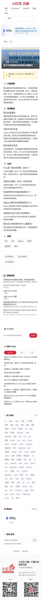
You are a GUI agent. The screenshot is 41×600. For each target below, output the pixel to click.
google (33, 452)
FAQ (6, 13)
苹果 (6, 425)
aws (23, 440)
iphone (7, 456)
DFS (12, 241)
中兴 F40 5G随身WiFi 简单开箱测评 (16, 380)
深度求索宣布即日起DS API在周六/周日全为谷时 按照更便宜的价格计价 (20, 303)
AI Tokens (15, 8)
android (24, 486)
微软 (32, 425)
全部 (35, 415)
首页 (6, 8)
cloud (12, 494)
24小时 (10, 352)
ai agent (14, 444)
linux (18, 471)
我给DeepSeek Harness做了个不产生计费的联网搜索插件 (20, 397)
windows (25, 471)
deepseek (8, 436)
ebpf (22, 479)
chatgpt (14, 452)
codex (27, 432)
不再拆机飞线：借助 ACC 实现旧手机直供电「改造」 (20, 364)
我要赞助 (34, 509)
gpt (30, 436)
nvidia (26, 452)
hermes (32, 463)
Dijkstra (20, 241)
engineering (26, 494)
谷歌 (22, 421)
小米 (11, 486)
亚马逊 (21, 467)
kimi (6, 471)
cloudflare (29, 444)
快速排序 (7, 246)
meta (26, 463)
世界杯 (7, 482)
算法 (15, 246)
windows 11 (18, 490)
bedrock (28, 479)
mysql (16, 475)
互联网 (18, 486)
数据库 (7, 459)
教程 (6, 486)
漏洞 (15, 436)
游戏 (27, 425)
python (12, 440)
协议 (25, 459)
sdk (20, 436)
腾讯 (21, 475)
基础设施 (7, 448)
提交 (34, 540)
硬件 (13, 482)
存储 (13, 456)
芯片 (20, 452)
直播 (34, 8)
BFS (6, 241)
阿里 (33, 482)
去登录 (33, 335)
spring (7, 498)
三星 (16, 479)
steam (18, 494)
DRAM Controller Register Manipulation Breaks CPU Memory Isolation (20, 311)
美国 (6, 440)
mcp (18, 440)
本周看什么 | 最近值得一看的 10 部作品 (17, 369)
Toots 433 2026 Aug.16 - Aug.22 (14, 285)
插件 (13, 459)
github (21, 444)
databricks (8, 475)
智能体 (20, 429)
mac (31, 486)
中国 (6, 432)
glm (6, 490)
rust (25, 436)
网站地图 (25, 551)
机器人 (7, 429)
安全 (17, 425)
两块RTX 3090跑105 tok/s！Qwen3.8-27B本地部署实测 (20, 358)
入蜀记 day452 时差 (10, 291)
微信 (17, 498)
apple (26, 490)
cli (34, 459)
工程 (31, 429)
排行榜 (26, 8)
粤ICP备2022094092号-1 (27, 575)
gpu (30, 459)
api (26, 429)
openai (14, 429)
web (18, 482)
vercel (30, 440)
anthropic (20, 432)
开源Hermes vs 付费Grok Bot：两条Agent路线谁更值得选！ (20, 403)
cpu (12, 498)
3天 (21, 352)
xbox (11, 490)
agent (17, 421)
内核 (11, 425)
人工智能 (29, 421)
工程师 (12, 471)
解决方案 (26, 456)
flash (11, 479)
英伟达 (19, 456)
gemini (7, 444)
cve (28, 482)
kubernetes (13, 467)
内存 (14, 448)
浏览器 (19, 459)
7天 (32, 352)
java (28, 448)
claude (10, 421)
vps (6, 467)
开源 (22, 425)
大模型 (7, 452)
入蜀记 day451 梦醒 (10, 296)
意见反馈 (16, 551)
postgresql (21, 448)
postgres (29, 467)
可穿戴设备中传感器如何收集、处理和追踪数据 (18, 280)
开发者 (29, 241)
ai (5, 421)
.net (23, 482)
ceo (6, 479)
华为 (20, 463)
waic (6, 463)
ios (26, 475)
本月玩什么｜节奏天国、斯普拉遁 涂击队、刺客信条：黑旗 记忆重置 (20, 391)
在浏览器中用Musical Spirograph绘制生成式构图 (20, 385)
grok (6, 494)
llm (33, 456)
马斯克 (32, 475)
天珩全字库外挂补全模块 (12, 373)
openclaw (13, 463)
